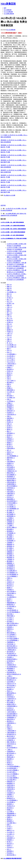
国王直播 (10, 529)
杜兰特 (10, 446)
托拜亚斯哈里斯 (12, 706)
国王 (9, 324)
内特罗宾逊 (11, 488)
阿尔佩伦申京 (11, 653)
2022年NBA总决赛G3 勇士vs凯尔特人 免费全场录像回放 (13, 228)
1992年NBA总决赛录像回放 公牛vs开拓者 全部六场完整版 (14, 238)
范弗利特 (10, 629)
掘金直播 (10, 557)
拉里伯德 (10, 627)
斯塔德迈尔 (11, 798)
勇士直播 (10, 512)
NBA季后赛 (11, 345)
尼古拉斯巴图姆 (12, 713)
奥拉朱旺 (10, 369)
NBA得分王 (11, 358)
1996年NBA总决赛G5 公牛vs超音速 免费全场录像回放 (13, 225)
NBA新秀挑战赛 (12, 768)
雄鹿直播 (10, 520)
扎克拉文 (10, 708)
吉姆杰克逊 (11, 785)
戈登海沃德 (11, 789)
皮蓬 (9, 377)
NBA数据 (11, 397)
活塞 (9, 339)
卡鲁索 (9, 728)
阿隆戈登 (10, 595)
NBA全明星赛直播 (13, 640)
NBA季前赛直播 (12, 456)
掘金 (7, 195)
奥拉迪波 (10, 808)
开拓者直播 (11, 565)
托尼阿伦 (10, 441)
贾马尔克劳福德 (12, 486)
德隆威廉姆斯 (11, 602)
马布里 (9, 828)
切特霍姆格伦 (11, 717)
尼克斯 (10, 322)
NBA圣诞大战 (11, 636)
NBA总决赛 (12, 195)
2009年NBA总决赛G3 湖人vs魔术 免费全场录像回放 (12, 222)
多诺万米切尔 (11, 744)
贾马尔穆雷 (11, 702)
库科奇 (9, 762)
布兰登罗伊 (11, 567)
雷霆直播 (10, 544)
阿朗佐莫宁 (11, 781)
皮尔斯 (9, 425)
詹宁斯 (9, 841)
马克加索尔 (11, 792)
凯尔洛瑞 (10, 621)
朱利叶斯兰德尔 (12, 646)
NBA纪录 (10, 832)
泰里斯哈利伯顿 (12, 659)
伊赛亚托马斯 (11, 815)
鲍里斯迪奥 (11, 604)
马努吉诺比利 (11, 414)
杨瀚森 (9, 809)
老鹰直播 (10, 552)
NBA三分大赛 (11, 776)
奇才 (9, 284)
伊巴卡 (9, 580)
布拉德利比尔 (11, 680)
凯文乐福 (10, 614)
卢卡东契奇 (11, 505)
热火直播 (10, 555)
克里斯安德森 (11, 484)
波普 (9, 725)
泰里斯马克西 (11, 704)
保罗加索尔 (11, 433)
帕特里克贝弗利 (12, 715)
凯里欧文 (10, 463)
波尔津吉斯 (11, 651)
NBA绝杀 (10, 834)
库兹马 (9, 727)
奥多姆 (9, 435)
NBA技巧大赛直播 (13, 770)
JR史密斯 (10, 608)
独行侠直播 (11, 514)
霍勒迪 (9, 454)
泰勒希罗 (10, 695)
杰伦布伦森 (11, 644)
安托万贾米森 (11, 591)
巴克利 (10, 371)
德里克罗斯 (11, 473)
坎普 (9, 386)
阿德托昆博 (11, 448)
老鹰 (9, 290)
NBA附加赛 (11, 802)
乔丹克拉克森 (11, 685)
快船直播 (10, 538)
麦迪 (9, 348)
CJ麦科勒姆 (11, 670)
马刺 (9, 307)
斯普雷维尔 (11, 783)
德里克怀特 (11, 719)
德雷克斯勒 (11, 390)
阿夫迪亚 (10, 853)
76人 (9, 337)
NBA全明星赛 (11, 634)
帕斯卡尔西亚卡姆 (13, 623)
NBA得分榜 (11, 356)
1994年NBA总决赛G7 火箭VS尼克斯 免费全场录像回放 (13, 232)
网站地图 (13, 858)
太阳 (9, 335)
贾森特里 (10, 489)
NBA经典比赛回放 (9, 13)
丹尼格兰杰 (11, 806)
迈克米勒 (10, 495)
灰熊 (9, 341)
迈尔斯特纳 (11, 661)
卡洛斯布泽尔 (11, 698)
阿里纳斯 (10, 840)
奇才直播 (10, 548)
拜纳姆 (9, 442)
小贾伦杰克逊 (11, 363)
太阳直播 (10, 521)
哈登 (9, 424)
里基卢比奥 (11, 700)
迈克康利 (10, 689)
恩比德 (9, 599)
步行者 (10, 297)
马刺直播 (10, 542)
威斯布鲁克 (11, 457)
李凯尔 (9, 691)
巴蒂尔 (9, 578)
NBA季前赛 (11, 506)
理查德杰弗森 (11, 480)
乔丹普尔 (10, 791)
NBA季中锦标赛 (12, 610)
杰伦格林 (10, 657)
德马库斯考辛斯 (12, 625)
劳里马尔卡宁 (11, 683)
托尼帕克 (10, 412)
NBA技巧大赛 (11, 772)
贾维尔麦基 (11, 616)
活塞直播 (10, 523)
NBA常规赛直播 (13, 508)
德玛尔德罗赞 (11, 632)
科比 (9, 352)
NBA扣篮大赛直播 (13, 777)
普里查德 (10, 821)
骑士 (9, 296)
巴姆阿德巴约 (11, 723)
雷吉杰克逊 (11, 736)
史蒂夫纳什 (11, 410)
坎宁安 (9, 826)
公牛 (9, 316)
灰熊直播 (10, 535)
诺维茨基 (10, 418)
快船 (9, 326)
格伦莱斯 (10, 759)
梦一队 (9, 343)
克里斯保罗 (11, 469)
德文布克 (10, 585)
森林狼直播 (11, 516)
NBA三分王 (11, 361)
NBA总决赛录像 (8, 11)
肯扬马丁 (10, 452)
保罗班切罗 (11, 710)
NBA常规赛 (11, 292)
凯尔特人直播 (12, 527)
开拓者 (10, 331)
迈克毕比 (10, 497)
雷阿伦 (9, 429)
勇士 (9, 318)
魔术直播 (10, 561)
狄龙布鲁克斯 (11, 672)
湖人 (9, 313)
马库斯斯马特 (11, 664)
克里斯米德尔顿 (12, 648)
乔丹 (9, 350)
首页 (5, 8)
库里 (9, 459)
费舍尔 (9, 437)
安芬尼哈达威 (11, 478)
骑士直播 (10, 550)
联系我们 (19, 858)
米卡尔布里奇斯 (12, 747)
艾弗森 (9, 403)
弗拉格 (9, 819)
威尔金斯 (10, 755)
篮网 (9, 311)
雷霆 (9, 328)
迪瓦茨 (9, 760)
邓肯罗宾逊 (11, 696)
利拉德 (10, 422)
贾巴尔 (9, 631)
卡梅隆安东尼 (12, 471)
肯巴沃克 (10, 843)
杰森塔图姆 (11, 642)
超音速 (9, 375)
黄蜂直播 (10, 553)
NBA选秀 (10, 392)
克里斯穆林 (11, 751)
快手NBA (10, 836)
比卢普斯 (10, 409)
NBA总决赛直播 (12, 576)
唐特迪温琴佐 (11, 693)
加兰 (9, 849)
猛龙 (9, 309)
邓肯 (9, 399)
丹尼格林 (10, 589)
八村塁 (9, 676)
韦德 (9, 416)
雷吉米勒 (10, 382)
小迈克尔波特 (11, 738)
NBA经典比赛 (12, 570)
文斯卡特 (10, 796)
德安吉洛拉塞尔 (12, 678)
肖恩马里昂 (11, 491)
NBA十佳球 (11, 380)
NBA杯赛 (10, 811)
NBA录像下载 (11, 823)
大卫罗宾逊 (11, 401)
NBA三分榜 (11, 360)
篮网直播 (10, 546)
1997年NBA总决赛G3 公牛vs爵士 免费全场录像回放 (12, 235)
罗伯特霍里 (11, 476)
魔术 (9, 294)
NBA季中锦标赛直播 (13, 612)
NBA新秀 (10, 619)
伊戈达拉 (10, 584)
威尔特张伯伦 (11, 753)
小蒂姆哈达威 (11, 649)
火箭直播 (10, 559)
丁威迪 (9, 749)
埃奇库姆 (10, 851)
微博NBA (10, 830)
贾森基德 (10, 407)
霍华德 (9, 444)
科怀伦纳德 (11, 467)
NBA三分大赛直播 (13, 774)
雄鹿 (9, 314)
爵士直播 (10, 537)
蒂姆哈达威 (11, 757)
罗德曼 (9, 388)
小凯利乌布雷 (11, 712)
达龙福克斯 (11, 740)
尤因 (9, 378)
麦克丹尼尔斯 (11, 855)
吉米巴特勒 (11, 681)
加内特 (9, 427)
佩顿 (9, 384)
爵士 (9, 299)
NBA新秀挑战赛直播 (13, 766)
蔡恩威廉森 (11, 668)
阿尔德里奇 (11, 569)
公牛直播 (10, 518)
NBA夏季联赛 (11, 354)
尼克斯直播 (11, 540)
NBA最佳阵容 (11, 597)
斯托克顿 (10, 395)
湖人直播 (10, 510)
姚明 (9, 824)
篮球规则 (10, 804)
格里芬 (9, 601)
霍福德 (9, 745)
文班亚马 (10, 582)
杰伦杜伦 (10, 847)
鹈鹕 (9, 305)
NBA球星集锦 (12, 572)
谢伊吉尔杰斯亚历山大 (14, 674)
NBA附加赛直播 (12, 800)
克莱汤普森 (11, 461)
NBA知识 (10, 617)
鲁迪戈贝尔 (11, 687)
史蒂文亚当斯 (11, 482)
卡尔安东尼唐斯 (12, 503)
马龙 (9, 393)
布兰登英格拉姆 (12, 666)
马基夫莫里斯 (11, 732)
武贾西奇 (10, 439)
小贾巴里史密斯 (12, 655)
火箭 (9, 333)
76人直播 (10, 525)
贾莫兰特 (10, 663)
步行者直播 (11, 533)
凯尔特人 (10, 303)
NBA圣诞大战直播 (13, 638)
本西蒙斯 (10, 794)
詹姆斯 (10, 420)
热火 (5, 195)
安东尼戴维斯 (11, 474)
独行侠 (10, 320)
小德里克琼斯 (11, 730)
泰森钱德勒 (11, 499)
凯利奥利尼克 (11, 734)
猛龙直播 (10, 531)
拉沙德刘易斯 (11, 606)
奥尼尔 (9, 373)
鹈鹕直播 (10, 563)
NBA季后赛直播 (12, 574)
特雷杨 (9, 817)
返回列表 (3, 205)
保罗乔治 (10, 465)
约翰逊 (9, 367)
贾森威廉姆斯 (11, 813)
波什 (9, 450)
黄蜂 (9, 286)
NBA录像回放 (8, 3)
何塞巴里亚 (11, 493)
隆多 (9, 431)
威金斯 (9, 587)
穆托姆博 (10, 405)
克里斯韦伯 (11, 787)
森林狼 (10, 329)
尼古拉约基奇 (11, 593)
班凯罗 (9, 845)
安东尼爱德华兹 (12, 501)
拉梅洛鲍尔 (11, 838)
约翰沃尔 (10, 764)
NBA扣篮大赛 (11, 779)
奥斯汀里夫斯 (11, 742)
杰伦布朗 (10, 365)
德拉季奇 (10, 721)
